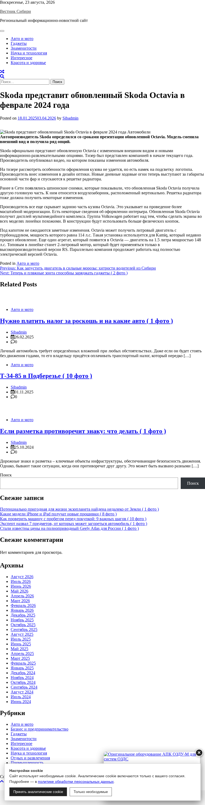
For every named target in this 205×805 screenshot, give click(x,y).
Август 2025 (22, 634)
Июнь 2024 (21, 701)
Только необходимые (91, 792)
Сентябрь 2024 (24, 687)
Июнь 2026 (21, 586)
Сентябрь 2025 (24, 629)
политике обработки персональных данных (76, 781)
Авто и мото (22, 38)
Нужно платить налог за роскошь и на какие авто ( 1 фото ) (86, 320)
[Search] (2, 76)
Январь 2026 (22, 610)
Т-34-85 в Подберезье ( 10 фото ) (46, 375)
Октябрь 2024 (23, 682)
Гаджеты (19, 43)
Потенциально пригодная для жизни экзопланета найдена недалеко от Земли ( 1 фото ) (79, 509)
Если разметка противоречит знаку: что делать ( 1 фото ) (83, 431)
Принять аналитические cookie (38, 792)
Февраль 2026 (23, 605)
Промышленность (27, 762)
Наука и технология (29, 53)
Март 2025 (20, 658)
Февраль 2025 (23, 663)
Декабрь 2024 (23, 672)
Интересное (21, 58)
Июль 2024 (21, 696)
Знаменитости (24, 48)
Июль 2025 (21, 639)
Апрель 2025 (22, 653)
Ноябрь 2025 (22, 620)
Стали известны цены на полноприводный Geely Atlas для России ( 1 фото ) (69, 528)
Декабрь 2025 (23, 615)
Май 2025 (19, 648)
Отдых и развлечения (30, 758)
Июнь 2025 (21, 644)
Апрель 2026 (22, 596)
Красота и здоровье (28, 62)
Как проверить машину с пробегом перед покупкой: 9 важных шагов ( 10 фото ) (73, 518)
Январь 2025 (22, 668)
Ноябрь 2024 (22, 677)
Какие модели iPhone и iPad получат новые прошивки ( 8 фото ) (58, 514)
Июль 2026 (21, 581)
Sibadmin (70, 118)
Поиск (6, 475)
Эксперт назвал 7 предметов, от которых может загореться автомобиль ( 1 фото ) (73, 523)
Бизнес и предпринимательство (39, 729)
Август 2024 (22, 692)
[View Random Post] (2, 71)
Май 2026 (19, 591)
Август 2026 (22, 576)
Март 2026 (20, 600)
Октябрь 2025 (23, 624)
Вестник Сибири (15, 11)
